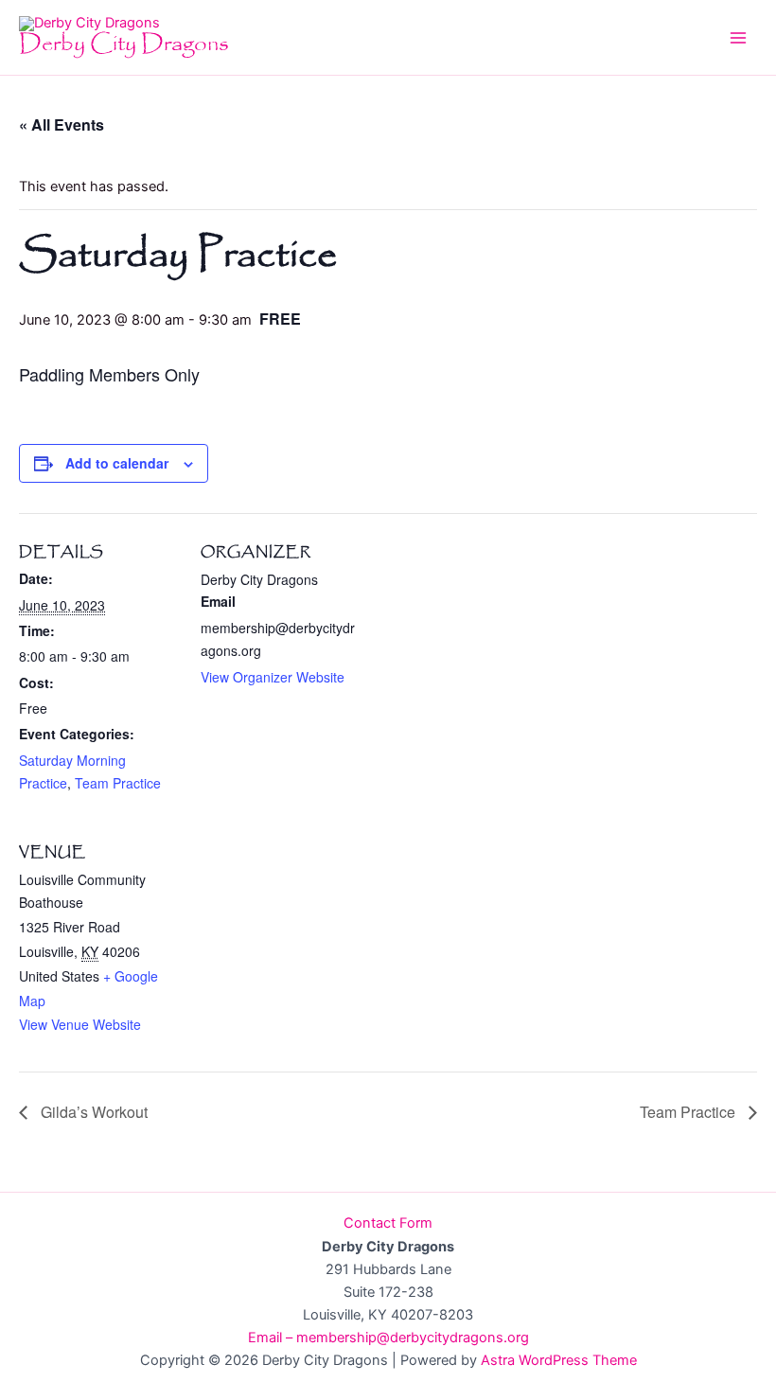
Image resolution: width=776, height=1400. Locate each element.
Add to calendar (116, 462)
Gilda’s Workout (92, 1112)
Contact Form (388, 1223)
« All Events (61, 124)
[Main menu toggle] (738, 37)
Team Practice (118, 782)
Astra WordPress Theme (559, 1360)
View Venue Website (80, 1024)
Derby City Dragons (124, 44)
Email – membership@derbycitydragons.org (388, 1337)
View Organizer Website (272, 676)
